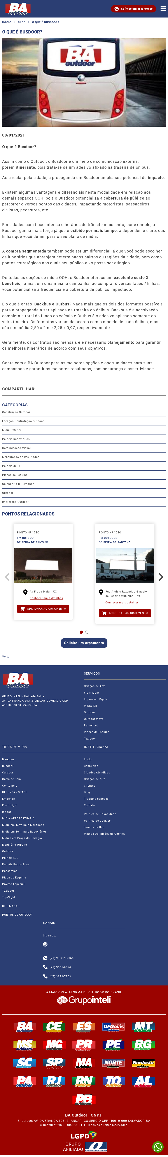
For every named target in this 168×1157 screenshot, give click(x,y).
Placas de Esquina (15, 475)
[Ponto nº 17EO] (43, 565)
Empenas (8, 798)
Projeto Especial (13, 884)
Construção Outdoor (16, 412)
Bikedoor (8, 759)
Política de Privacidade (100, 814)
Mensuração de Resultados (20, 457)
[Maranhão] (84, 1063)
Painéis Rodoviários (16, 439)
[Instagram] (45, 944)
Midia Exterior (11, 430)
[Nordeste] (143, 1063)
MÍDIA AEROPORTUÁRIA (18, 818)
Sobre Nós (91, 766)
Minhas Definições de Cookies (104, 833)
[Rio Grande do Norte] (84, 1081)
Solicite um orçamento (137, 8)
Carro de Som (11, 779)
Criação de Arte (94, 686)
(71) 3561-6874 (60, 967)
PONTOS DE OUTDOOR (17, 914)
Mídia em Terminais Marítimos (23, 825)
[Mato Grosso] (143, 1027)
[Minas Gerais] (54, 1044)
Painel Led (91, 725)
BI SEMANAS (10, 906)
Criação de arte (94, 779)
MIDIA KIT (91, 705)
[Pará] (24, 1081)
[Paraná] (84, 1044)
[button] (81, 632)
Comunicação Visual (16, 448)
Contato (89, 805)
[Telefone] (45, 967)
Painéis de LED (12, 466)
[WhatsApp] (158, 1147)
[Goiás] (113, 1027)
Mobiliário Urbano (14, 844)
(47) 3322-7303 (60, 976)
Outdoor (7, 492)
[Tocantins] (113, 1081)
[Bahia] (24, 1027)
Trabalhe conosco (96, 798)
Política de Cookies (97, 820)
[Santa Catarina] (24, 1063)
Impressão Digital (96, 699)
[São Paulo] (54, 1063)
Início (6, 22)
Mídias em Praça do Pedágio (22, 838)
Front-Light (10, 805)
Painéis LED (10, 857)
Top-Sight (8, 897)
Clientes (89, 785)
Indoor (6, 811)
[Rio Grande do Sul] (143, 1044)
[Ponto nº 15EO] (125, 565)
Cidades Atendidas (97, 772)
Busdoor (8, 766)
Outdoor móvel (94, 718)
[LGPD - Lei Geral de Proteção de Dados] (84, 1135)
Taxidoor (90, 738)
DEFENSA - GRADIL (15, 792)
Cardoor (7, 772)
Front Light (91, 692)
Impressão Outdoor (15, 501)
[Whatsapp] (45, 958)
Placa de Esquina (14, 877)
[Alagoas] (143, 1081)
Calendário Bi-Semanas (18, 484)
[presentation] (7, 577)
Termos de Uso (94, 827)
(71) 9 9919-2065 (62, 958)
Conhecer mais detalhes (46, 598)
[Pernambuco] (113, 1044)
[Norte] (113, 1063)
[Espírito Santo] (84, 1027)
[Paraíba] (84, 1099)
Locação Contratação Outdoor (23, 421)
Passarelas (10, 871)
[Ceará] (54, 1027)
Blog (22, 22)
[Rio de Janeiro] (54, 1081)
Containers (9, 785)
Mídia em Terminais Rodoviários (24, 831)
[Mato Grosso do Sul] (24, 1044)
